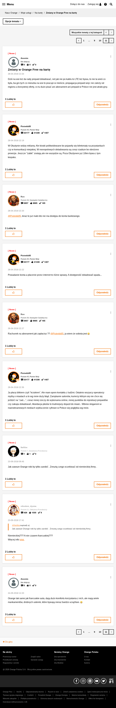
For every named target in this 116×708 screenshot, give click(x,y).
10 (100, 40)
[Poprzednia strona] (78, 40)
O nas (86, 657)
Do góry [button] (9, 642)
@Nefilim (16, 525)
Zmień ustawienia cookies (73, 692)
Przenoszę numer (9, 657)
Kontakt (87, 660)
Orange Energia (61, 695)
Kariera (87, 663)
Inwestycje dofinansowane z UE (15, 702)
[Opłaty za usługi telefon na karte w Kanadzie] (111, 32)
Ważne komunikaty (79, 695)
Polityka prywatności (28, 699)
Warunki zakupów (10, 699)
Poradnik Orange (44, 695)
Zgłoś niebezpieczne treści (97, 692)
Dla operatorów (60, 657)
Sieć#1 (19, 692)
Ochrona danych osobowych (51, 699)
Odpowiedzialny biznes (35, 692)
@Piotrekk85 (14, 216)
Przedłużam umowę (10, 660)
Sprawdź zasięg (37, 660)
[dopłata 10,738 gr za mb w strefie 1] (106, 32)
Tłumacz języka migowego (13, 695)
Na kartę (39, 13)
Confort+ (30, 695)
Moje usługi (26, 13)
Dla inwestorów (60, 660)
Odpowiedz (102, 104)
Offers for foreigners (96, 699)
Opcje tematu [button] (12, 21)
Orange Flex (7, 692)
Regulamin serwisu (97, 695)
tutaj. (22, 539)
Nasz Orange (11, 13)
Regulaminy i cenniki (11, 663)
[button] (111, 56)
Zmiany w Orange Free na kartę (29, 69)
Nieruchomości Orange (75, 699)
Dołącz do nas (77, 4)
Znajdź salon (36, 657)
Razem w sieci (53, 692)
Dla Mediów (58, 663)
